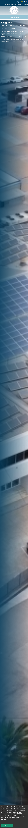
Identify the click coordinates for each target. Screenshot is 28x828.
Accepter (7, 825)
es (21, 1)
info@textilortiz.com (12, 4)
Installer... (3, 822)
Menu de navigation (14, 17)
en (26, 1)
